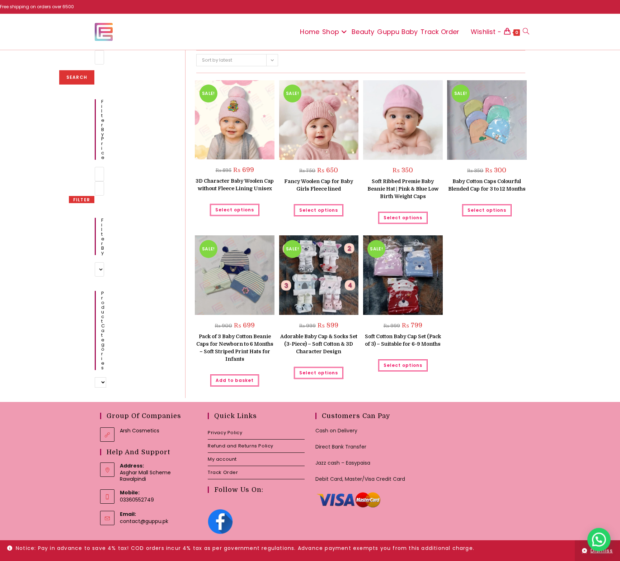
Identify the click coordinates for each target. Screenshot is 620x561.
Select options (234, 210)
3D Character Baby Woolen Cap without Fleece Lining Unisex (235, 184)
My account (222, 459)
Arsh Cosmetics (139, 430)
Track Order (223, 472)
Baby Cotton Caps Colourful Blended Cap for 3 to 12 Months (487, 185)
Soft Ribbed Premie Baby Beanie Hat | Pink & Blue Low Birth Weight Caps (402, 188)
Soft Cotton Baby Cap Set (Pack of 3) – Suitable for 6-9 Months (403, 340)
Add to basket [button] (235, 380)
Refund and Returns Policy (240, 445)
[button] (251, 88)
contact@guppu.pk (144, 521)
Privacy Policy (225, 432)
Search (76, 77)
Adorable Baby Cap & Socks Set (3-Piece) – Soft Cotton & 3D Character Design (318, 344)
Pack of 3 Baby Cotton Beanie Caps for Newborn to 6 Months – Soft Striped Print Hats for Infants (234, 348)
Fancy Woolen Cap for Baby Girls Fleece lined (318, 185)
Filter (81, 200)
